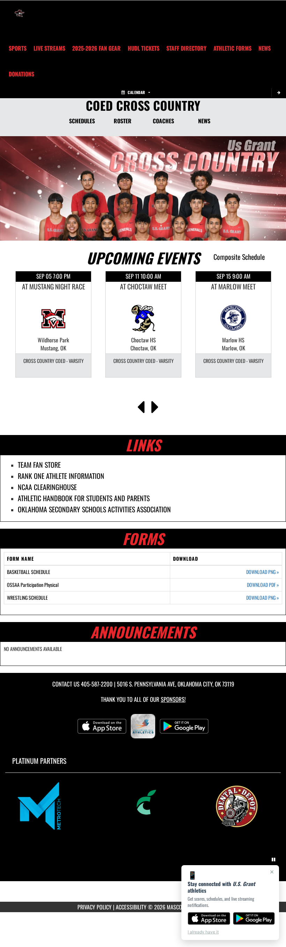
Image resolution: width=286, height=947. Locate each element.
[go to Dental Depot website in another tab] (241, 806)
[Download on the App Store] (209, 918)
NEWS (204, 120)
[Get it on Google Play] (254, 918)
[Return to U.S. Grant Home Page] (19, 9)
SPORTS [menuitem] (18, 48)
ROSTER (122, 120)
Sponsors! (173, 699)
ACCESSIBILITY (131, 907)
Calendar (136, 92)
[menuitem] (49, 48)
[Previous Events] (141, 405)
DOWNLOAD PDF (263, 584)
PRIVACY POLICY (94, 907)
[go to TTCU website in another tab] (143, 806)
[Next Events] (155, 405)
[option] (53, 324)
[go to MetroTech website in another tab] (45, 806)
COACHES (163, 120)
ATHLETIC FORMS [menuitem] (232, 48)
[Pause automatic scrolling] (273, 859)
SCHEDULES (82, 120)
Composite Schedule (239, 256)
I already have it (203, 931)
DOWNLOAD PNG (262, 571)
